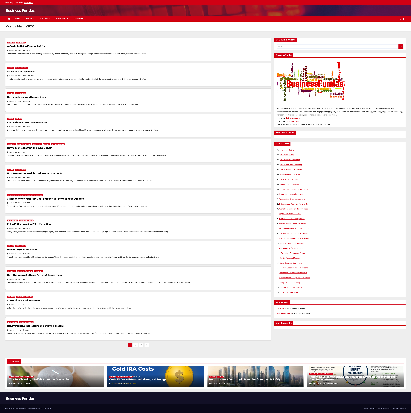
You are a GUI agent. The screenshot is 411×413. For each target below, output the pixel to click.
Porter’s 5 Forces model (289, 179)
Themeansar (47, 408)
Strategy (24, 68)
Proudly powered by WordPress (16, 408)
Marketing (11, 42)
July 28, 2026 (217, 383)
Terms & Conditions (399, 408)
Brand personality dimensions (291, 194)
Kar (26, 152)
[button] (400, 19)
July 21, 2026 (316, 383)
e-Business (20, 271)
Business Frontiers (284, 313)
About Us (29, 19)
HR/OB (17, 68)
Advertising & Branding (15, 195)
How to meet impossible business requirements (34, 173)
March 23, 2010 (15, 203)
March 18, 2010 (15, 330)
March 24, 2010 (15, 177)
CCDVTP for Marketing (289, 292)
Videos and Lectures (26, 220)
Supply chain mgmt (57, 144)
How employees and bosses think (26, 97)
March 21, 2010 (15, 254)
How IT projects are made (22, 249)
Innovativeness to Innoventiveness (27, 122)
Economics (11, 296)
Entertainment (21, 93)
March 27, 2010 (15, 101)
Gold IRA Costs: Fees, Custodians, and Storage (137, 379)
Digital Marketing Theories (290, 214)
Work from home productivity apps (293, 209)
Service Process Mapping (289, 258)
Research (79, 19)
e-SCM (19, 144)
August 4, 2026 (17, 383)
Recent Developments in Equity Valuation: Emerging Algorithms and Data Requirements (352, 378)
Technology (38, 271)
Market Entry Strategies (289, 184)
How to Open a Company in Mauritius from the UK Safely (244, 379)
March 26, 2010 (15, 126)
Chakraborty (31, 76)
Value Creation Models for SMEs (292, 224)
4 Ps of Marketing (286, 150)
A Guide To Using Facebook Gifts (26, 46)
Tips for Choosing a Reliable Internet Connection (39, 379)
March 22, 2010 (15, 228)
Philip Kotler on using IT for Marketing (29, 224)
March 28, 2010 (15, 76)
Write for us (62, 19)
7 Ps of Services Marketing (291, 165)
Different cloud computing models (293, 273)
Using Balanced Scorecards (291, 263)
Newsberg (36, 408)
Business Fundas (20, 10)
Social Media (21, 42)
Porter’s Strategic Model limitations (294, 189)
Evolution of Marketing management (294, 238)
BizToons (11, 93)
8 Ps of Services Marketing (291, 169)
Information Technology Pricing (292, 253)
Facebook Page (292, 121)
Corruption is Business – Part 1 (24, 300)
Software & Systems (16, 376)
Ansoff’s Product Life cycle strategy (293, 233)
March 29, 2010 (15, 50)
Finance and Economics (24, 296)
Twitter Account (293, 118)
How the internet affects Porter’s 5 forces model (35, 275)
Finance (112, 376)
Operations (27, 144)
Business (10, 68)
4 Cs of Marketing (287, 155)
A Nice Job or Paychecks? (21, 71)
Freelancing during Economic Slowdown (295, 228)
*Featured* (11, 144)
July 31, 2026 (116, 383)
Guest (27, 50)
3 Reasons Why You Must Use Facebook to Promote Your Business (45, 198)
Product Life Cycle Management (292, 199)
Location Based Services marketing (293, 268)
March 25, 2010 (15, 152)
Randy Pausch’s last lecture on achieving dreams (35, 325)
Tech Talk (281, 308)
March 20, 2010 (15, 279)
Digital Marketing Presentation (292, 243)
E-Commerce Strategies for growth (293, 204)
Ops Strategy (37, 144)
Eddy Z (30, 383)
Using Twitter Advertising (290, 282)
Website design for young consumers (294, 278)
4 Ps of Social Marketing (290, 160)
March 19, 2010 (15, 304)
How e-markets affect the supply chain (29, 147)
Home (17, 19)
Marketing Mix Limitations (290, 174)
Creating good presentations (291, 287)
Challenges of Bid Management (292, 248)
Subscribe (45, 19)
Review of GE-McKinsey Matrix (292, 219)
